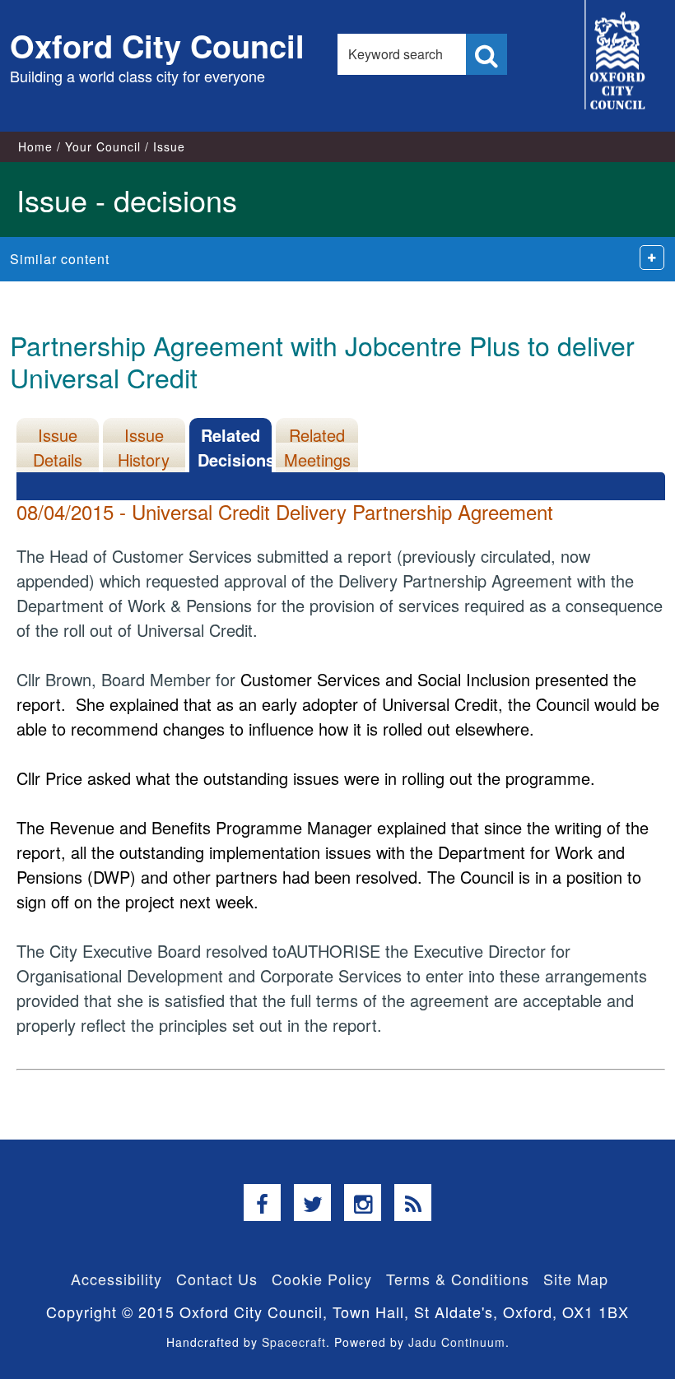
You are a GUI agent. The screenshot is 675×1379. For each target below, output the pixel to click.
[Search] (486, 54)
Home (35, 146)
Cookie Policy (322, 1278)
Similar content (59, 258)
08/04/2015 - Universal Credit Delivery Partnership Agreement (284, 511)
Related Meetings (317, 447)
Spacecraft (294, 1342)
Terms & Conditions (457, 1278)
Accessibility (116, 1278)
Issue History (144, 447)
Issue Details (57, 447)
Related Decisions (235, 447)
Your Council (103, 146)
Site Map (575, 1278)
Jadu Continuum (456, 1342)
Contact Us (217, 1278)
